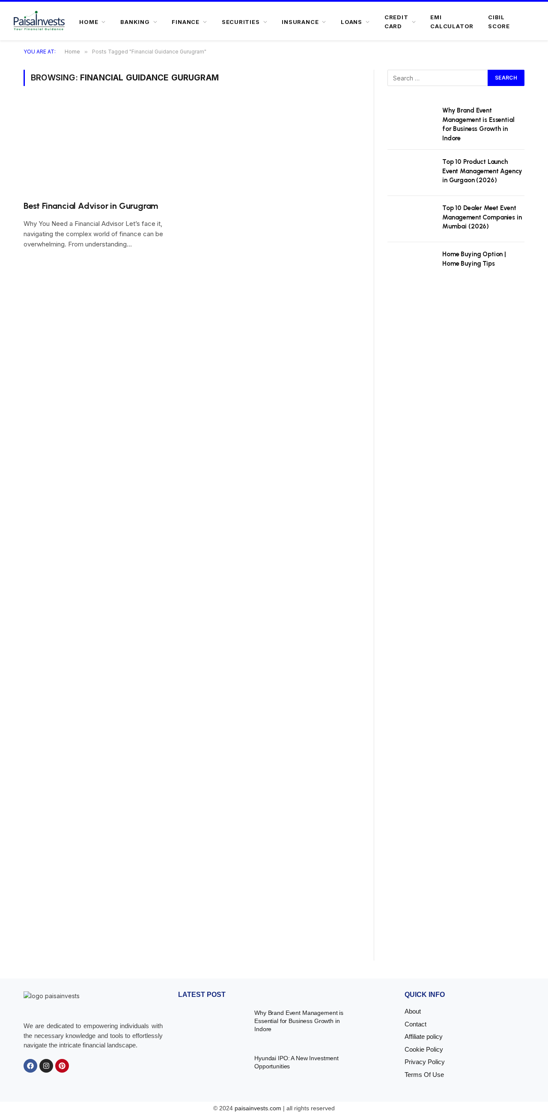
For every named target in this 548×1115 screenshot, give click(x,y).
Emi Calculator (452, 22)
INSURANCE (300, 21)
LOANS (351, 21)
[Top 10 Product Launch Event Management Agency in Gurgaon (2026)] (411, 173)
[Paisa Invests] (39, 22)
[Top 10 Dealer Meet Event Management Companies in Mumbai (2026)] (411, 219)
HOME (88, 21)
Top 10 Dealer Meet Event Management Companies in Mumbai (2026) (482, 217)
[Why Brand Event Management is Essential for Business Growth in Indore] (411, 121)
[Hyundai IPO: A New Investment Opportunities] (211, 1070)
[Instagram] (46, 1066)
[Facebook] (30, 1066)
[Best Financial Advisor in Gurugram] (104, 148)
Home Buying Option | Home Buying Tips (474, 258)
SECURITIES (241, 21)
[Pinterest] (62, 1066)
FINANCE (185, 21)
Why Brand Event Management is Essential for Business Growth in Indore (478, 124)
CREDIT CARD (396, 22)
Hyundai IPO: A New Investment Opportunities (296, 1062)
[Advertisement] (455, 630)
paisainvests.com (258, 1108)
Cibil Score (499, 22)
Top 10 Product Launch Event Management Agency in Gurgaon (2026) (482, 171)
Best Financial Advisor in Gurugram (91, 206)
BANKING (134, 21)
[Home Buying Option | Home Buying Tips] (411, 265)
